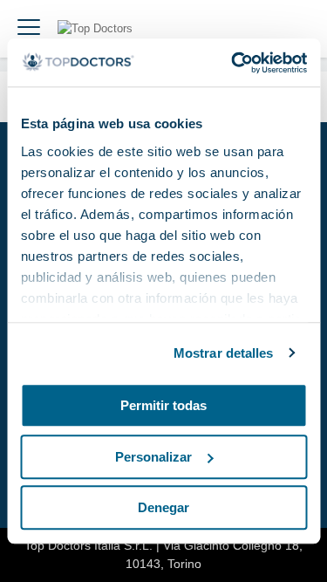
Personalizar (153, 456)
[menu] (29, 29)
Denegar (163, 507)
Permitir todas (163, 405)
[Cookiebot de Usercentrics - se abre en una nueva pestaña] (233, 62)
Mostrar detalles (224, 353)
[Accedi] (294, 29)
